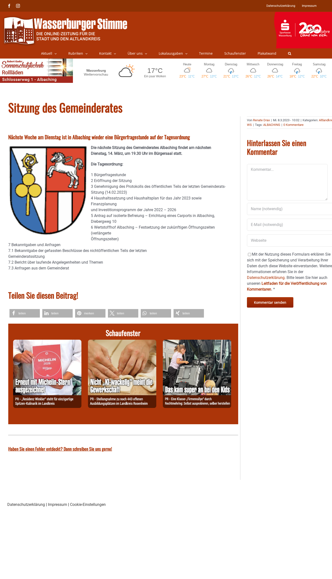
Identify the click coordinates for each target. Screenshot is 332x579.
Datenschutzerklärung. (266, 277)
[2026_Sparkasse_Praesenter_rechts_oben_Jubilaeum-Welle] (303, 14)
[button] (289, 53)
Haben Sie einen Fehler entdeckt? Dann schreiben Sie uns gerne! (60, 449)
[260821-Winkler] (47, 342)
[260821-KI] (122, 342)
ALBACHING (271, 125)
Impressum (57, 504)
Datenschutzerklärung (26, 504)
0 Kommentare (293, 125)
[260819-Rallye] (197, 342)
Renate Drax (261, 120)
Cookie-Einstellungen (88, 504)
